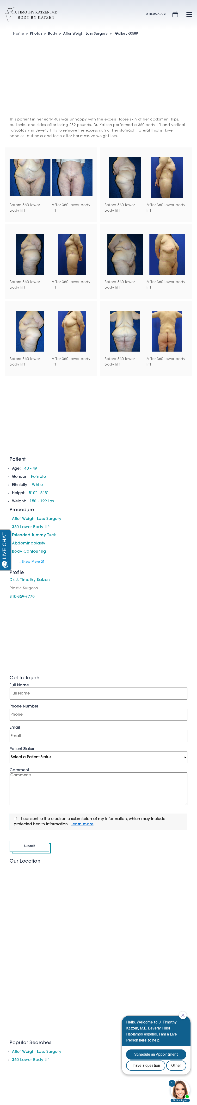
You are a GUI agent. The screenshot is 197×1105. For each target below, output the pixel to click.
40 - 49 (30, 469)
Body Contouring (29, 552)
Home (18, 34)
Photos (36, 34)
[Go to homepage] (69, 14)
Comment (19, 770)
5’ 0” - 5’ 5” (39, 493)
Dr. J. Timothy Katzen (30, 580)
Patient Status (22, 749)
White (37, 485)
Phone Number (24, 706)
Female (38, 477)
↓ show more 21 (32, 561)
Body (52, 34)
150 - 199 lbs (42, 501)
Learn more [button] (82, 824)
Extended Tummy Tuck (34, 535)
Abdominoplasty (28, 543)
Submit (29, 846)
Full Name (19, 685)
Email (15, 728)
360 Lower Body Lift (31, 527)
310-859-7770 (156, 14)
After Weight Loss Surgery (85, 34)
